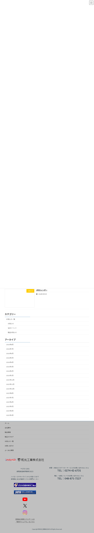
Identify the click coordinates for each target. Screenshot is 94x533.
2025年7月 (9, 398)
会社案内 (8, 428)
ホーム (7, 423)
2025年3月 (9, 415)
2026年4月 (9, 362)
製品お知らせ (12, 332)
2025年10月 (10, 389)
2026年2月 (9, 371)
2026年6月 (9, 353)
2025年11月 (10, 384)
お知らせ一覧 (10, 319)
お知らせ (11, 323)
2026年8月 (9, 344)
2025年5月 (9, 406)
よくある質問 (9, 450)
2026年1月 (9, 375)
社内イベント (12, 328)
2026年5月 (9, 358)
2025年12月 (10, 380)
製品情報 (8, 432)
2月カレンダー (41, 290)
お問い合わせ (9, 446)
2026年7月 (9, 349)
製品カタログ (9, 437)
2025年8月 (9, 393)
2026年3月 (9, 367)
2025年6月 (9, 402)
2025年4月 (9, 411)
